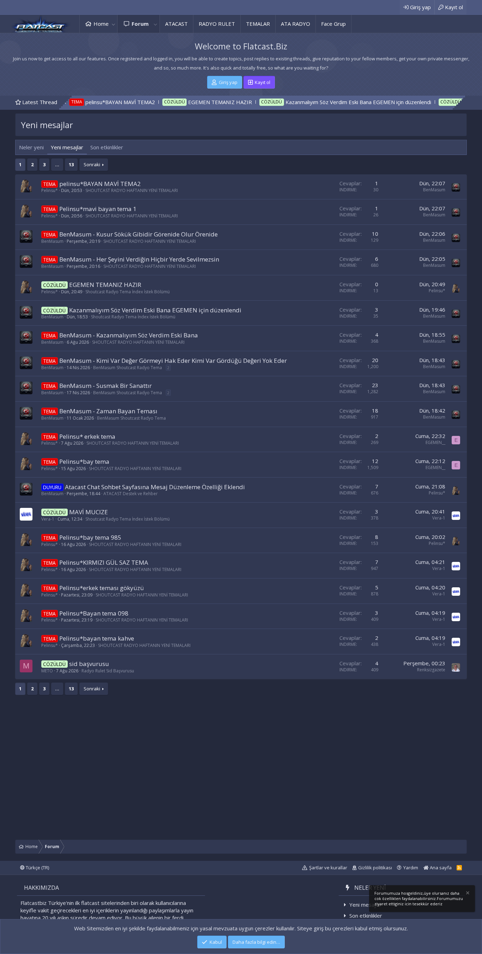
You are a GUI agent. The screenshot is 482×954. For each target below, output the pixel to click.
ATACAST (176, 23)
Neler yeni (31, 147)
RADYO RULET (217, 23)
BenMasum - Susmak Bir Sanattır (105, 386)
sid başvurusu (89, 664)
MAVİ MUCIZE (448, 102)
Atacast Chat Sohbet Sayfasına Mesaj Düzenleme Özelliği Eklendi (155, 487)
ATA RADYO (295, 23)
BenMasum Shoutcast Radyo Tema (127, 368)
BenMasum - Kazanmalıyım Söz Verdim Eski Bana (128, 335)
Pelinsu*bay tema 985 (90, 537)
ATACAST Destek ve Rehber (130, 494)
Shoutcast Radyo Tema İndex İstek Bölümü (127, 292)
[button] (113, 24)
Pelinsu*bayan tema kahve (96, 638)
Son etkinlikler (106, 147)
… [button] (57, 164)
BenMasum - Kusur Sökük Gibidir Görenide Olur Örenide (138, 234)
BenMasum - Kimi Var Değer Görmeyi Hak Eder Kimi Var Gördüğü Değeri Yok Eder (173, 360)
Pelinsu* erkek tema (87, 436)
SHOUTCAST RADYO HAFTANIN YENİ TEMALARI (131, 190)
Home (101, 23)
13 (71, 164)
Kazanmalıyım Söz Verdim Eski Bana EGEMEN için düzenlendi (325, 102)
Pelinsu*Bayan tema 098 (93, 613)
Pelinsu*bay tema (84, 461)
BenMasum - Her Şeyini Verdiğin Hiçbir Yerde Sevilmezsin (139, 259)
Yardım (410, 867)
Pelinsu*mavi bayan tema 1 (98, 209)
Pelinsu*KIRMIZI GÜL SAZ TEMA (103, 562)
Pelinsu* (49, 190)
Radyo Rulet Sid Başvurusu (108, 671)
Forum (140, 23)
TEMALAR (258, 23)
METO (47, 671)
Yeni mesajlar (67, 147)
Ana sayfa (440, 867)
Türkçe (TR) (37, 867)
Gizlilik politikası (375, 867)
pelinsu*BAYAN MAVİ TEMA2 (87, 102)
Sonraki (92, 164)
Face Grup (333, 23)
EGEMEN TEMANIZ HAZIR (187, 102)
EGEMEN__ (435, 442)
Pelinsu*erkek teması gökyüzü (101, 588)
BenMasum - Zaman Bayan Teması (108, 411)
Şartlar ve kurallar (328, 867)
